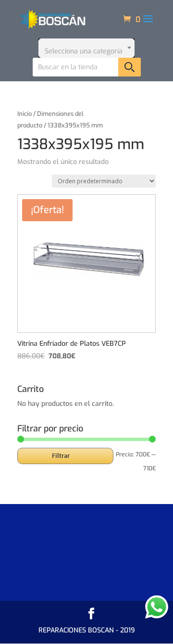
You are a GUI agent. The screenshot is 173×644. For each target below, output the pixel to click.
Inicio (24, 114)
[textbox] (86, 48)
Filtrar (61, 455)
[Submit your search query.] (129, 67)
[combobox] (86, 48)
